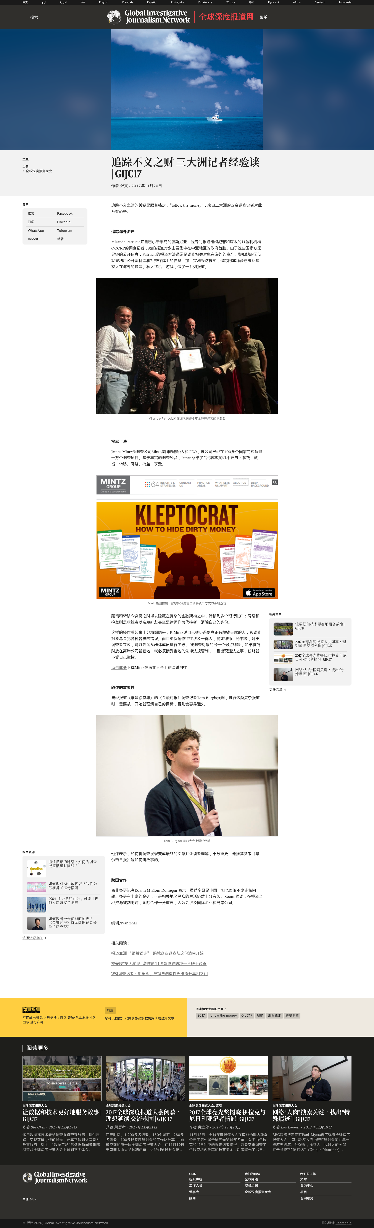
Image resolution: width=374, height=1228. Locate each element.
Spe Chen (38, 1127)
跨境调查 (292, 1015)
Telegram (64, 231)
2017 (201, 1015)
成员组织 (251, 1185)
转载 (60, 239)
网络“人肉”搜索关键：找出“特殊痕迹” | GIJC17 (311, 1115)
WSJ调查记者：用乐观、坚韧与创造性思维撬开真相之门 (159, 973)
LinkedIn (64, 222)
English (103, 2)
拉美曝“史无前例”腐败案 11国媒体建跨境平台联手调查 (158, 963)
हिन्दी (251, 2)
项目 (303, 1192)
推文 (31, 213)
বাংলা (83, 2)
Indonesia (345, 2)
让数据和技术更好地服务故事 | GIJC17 (62, 1115)
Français (127, 2)
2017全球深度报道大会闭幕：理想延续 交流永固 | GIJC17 (144, 1115)
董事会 (194, 1192)
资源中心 (306, 1185)
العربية (63, 2)
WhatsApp (36, 231)
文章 (26, 159)
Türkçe (230, 2)
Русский (273, 2)
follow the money (223, 1015)
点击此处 (119, 667)
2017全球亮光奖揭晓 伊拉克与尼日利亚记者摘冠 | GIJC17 (227, 1115)
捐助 (192, 1198)
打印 (31, 222)
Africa (297, 2)
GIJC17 (247, 1015)
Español (152, 2)
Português (177, 2)
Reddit (33, 239)
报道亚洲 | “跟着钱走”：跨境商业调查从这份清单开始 (157, 953)
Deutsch (320, 2)
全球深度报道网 (226, 17)
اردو (44, 2)
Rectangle (343, 1223)
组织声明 (195, 1179)
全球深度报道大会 (258, 1192)
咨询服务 (306, 1198)
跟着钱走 (274, 1015)
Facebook (65, 213)
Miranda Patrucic (125, 242)
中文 (25, 2)
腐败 (260, 1015)
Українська (205, 2)
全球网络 (251, 1179)
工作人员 (195, 1185)
